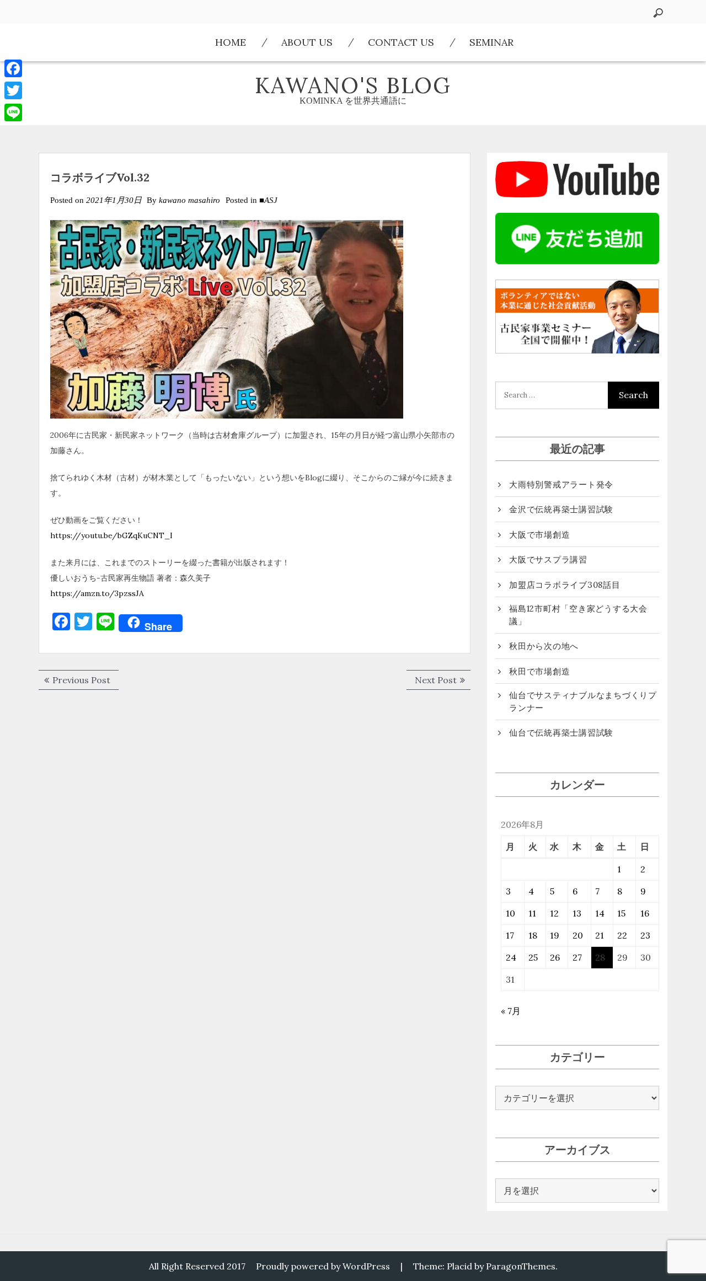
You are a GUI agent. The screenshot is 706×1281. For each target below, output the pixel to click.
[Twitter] (13, 90)
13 (577, 913)
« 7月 (511, 1010)
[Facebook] (13, 68)
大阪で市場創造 (539, 534)
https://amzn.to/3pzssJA (97, 593)
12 (554, 913)
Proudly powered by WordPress (323, 1266)
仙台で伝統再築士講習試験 (561, 732)
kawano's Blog (353, 85)
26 (555, 957)
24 (511, 957)
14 (600, 913)
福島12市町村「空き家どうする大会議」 (578, 614)
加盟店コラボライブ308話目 (565, 585)
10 (510, 913)
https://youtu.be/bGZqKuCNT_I (111, 535)
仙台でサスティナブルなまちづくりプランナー (583, 701)
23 (645, 935)
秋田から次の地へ (544, 646)
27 (577, 957)
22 (622, 935)
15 (621, 913)
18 (532, 935)
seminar (491, 42)
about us (307, 42)
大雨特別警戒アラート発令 (561, 484)
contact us (401, 42)
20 (578, 935)
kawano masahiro (189, 200)
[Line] (13, 112)
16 (644, 913)
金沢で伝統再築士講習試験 (561, 509)
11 (532, 913)
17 (510, 935)
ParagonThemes (520, 1266)
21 (599, 935)
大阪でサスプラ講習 (548, 559)
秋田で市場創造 (539, 671)
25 (533, 957)
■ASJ (268, 200)
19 (554, 935)
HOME (230, 42)
